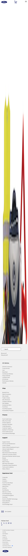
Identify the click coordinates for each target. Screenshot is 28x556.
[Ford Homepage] (5, 552)
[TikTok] (1, 524)
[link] (4, 532)
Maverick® (4, 355)
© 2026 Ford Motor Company (8, 530)
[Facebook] (1, 523)
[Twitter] (4, 523)
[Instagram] (8, 523)
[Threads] (10, 523)
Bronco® (4, 353)
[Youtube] (6, 523)
